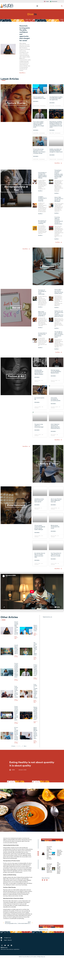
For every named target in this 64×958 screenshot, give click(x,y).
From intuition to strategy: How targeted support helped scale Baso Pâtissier (42, 175)
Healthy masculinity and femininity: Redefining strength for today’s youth (56, 150)
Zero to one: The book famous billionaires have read (56, 500)
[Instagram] (2, 945)
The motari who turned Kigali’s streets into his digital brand (59, 868)
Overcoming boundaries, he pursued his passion (55, 399)
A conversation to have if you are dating (42, 334)
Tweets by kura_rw (47, 616)
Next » (25, 746)
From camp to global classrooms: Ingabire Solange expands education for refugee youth (38, 124)
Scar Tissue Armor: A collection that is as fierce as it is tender (56, 554)
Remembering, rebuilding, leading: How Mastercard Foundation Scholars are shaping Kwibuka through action (56, 124)
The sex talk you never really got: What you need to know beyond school (58, 334)
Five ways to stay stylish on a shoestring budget (38, 426)
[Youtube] (5, 945)
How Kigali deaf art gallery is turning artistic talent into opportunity (56, 98)
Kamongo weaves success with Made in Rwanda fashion (56, 371)
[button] (37, 6)
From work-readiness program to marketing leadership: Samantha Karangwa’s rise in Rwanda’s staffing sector (17, 670)
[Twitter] (8, 945)
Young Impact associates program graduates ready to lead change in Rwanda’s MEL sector (58, 174)
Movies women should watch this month (55, 527)
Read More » (22, 72)
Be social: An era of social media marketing (42, 222)
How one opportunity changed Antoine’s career (36, 628)
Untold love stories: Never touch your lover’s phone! (39, 500)
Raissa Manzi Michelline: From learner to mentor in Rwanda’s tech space (36, 733)
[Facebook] (11, 945)
